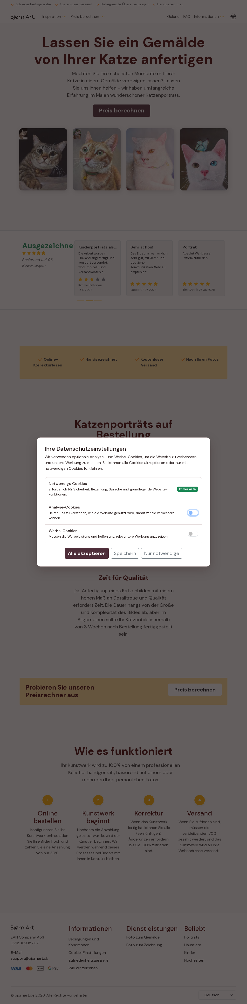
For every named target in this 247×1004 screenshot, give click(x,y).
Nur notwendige (161, 553)
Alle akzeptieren (87, 553)
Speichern (125, 553)
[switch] (193, 513)
